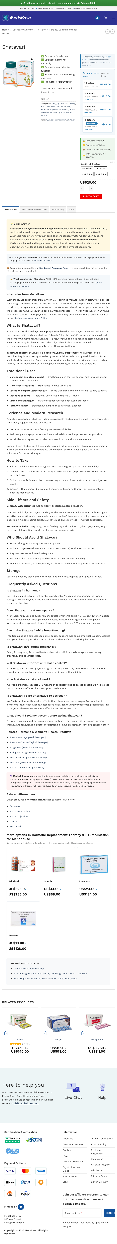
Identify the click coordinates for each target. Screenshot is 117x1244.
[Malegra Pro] (97, 1022)
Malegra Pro (97, 1039)
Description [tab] (10, 209)
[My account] (97, 17)
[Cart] (105, 18)
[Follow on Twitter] (21, 1207)
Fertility (41, 29)
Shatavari (71, 120)
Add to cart (91, 196)
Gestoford (15, 826)
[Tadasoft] (20, 1022)
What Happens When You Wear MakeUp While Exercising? (45, 978)
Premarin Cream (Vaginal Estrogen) (29, 742)
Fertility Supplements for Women (55, 106)
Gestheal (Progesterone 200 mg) (28, 762)
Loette (13, 821)
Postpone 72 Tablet (20, 811)
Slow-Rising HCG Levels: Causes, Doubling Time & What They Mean (51, 973)
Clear (112, 162)
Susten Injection (19, 816)
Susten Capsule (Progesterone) (27, 767)
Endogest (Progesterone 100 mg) (28, 752)
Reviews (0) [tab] (58, 209)
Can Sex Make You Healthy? (29, 968)
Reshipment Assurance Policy (30, 318)
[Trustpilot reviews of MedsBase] (14, 1139)
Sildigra (58, 1039)
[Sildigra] (58, 1022)
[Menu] (113, 17)
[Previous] (2, 1033)
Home (5, 29)
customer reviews (43, 260)
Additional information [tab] (34, 209)
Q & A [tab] (71, 209)
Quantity (84, 164)
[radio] (87, 169)
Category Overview (23, 29)
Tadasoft (20, 1039)
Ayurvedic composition (56, 120)
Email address (73, 1213)
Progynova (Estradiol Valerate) (26, 747)
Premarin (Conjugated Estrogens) (28, 737)
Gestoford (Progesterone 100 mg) (28, 757)
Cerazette (15, 806)
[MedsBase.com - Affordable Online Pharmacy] (16, 17)
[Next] (115, 1033)
